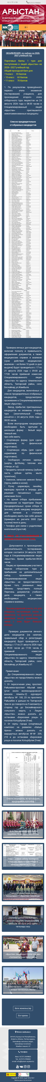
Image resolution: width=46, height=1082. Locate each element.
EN (17, 2)
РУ (12, 2)
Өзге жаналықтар (23, 1008)
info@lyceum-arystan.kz (25, 1061)
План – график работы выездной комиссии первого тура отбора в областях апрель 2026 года (23, 862)
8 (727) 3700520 (34, 3)
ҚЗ (8, 2)
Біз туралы (23, 1015)
